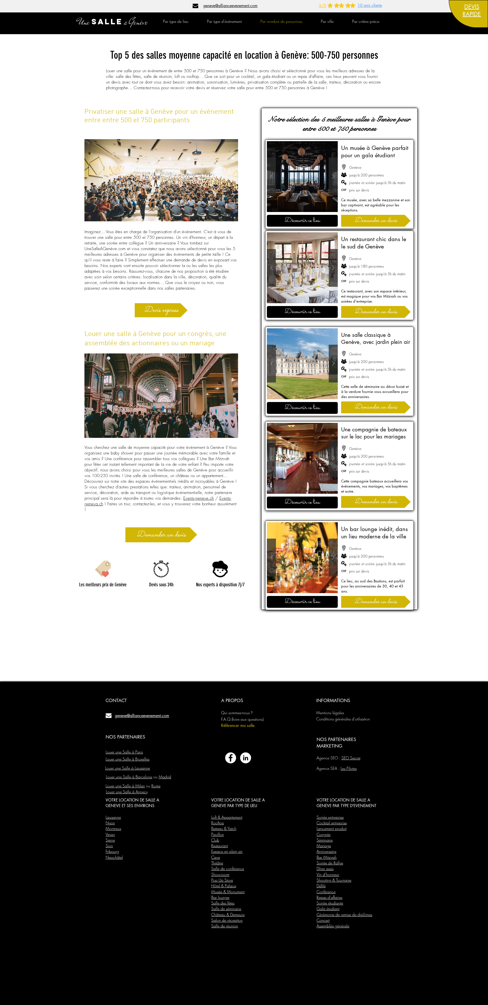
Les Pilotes (349, 768)
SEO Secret (350, 758)
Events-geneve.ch (198, 498)
